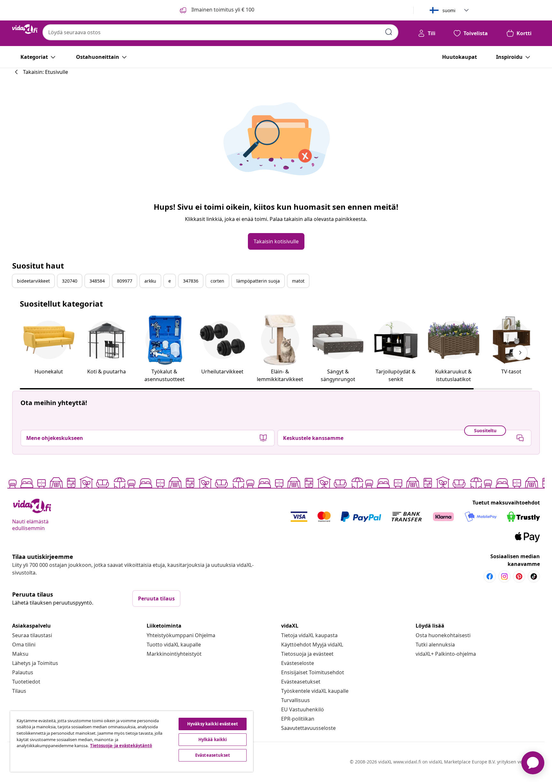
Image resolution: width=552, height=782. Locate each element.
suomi (449, 10)
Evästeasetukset (300, 681)
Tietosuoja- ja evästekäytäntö (121, 745)
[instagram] (504, 576)
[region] (131, 741)
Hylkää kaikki (212, 739)
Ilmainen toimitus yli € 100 (222, 9)
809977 (124, 281)
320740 (69, 281)
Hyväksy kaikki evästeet (212, 724)
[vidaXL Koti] (24, 29)
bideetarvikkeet (33, 281)
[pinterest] (519, 576)
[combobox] (220, 32)
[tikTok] (534, 576)
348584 (97, 281)
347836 (190, 281)
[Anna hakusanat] (389, 32)
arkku (150, 281)
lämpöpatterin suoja (258, 281)
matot (298, 281)
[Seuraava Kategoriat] (520, 352)
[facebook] (490, 576)
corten (217, 281)
